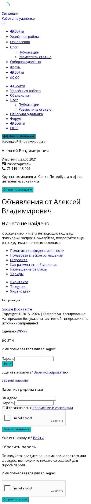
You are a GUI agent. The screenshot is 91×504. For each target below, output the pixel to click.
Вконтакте (19, 282)
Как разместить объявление (34, 264)
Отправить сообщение (17, 190)
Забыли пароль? (15, 380)
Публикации (29, 52)
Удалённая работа (24, 36)
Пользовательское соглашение (36, 255)
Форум (15, 67)
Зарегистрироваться (51, 372)
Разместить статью (35, 57)
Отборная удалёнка (25, 61)
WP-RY (22, 331)
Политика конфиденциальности (37, 250)
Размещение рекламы (28, 269)
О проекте (19, 260)
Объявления (20, 42)
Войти (38, 437)
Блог (14, 47)
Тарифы (16, 274)
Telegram (18, 286)
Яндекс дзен (20, 291)
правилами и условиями (52, 407)
